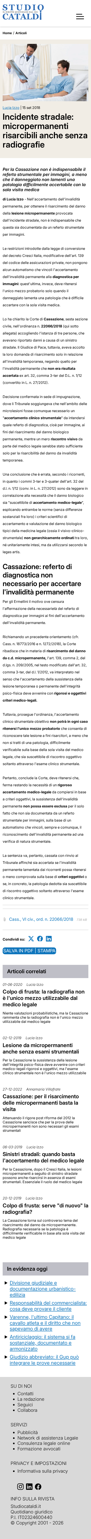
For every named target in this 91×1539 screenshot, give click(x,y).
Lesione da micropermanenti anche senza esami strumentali (41, 1048)
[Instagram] (20, 1486)
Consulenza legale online (43, 1443)
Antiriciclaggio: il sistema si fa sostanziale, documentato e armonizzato (42, 1343)
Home (7, 33)
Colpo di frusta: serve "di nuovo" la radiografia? (45, 1208)
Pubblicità (27, 1432)
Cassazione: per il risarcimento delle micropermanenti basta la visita (41, 1102)
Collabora (27, 1410)
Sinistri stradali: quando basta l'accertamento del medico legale (43, 1157)
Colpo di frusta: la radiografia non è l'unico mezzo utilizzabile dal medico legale (44, 998)
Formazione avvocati (39, 1448)
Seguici (25, 1404)
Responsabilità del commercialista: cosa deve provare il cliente (48, 1306)
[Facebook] (40, 938)
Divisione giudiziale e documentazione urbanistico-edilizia (43, 1289)
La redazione (30, 1399)
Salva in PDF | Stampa (29, 950)
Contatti (25, 1393)
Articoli (21, 33)
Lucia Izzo (11, 107)
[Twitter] (31, 938)
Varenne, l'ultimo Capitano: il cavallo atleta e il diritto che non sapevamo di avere (45, 1323)
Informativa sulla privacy (42, 1471)
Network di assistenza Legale (47, 1438)
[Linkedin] (49, 938)
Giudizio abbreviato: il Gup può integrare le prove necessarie (44, 1360)
